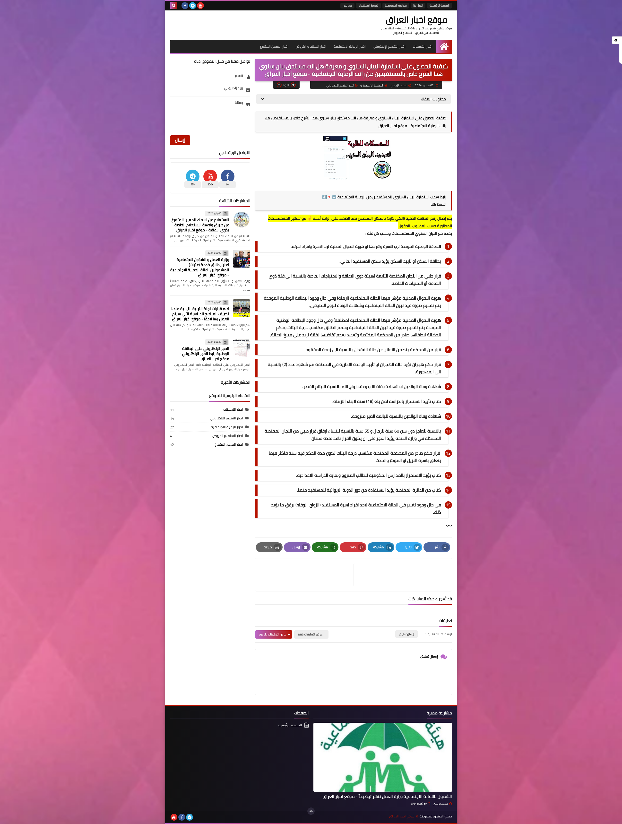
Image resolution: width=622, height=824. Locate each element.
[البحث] (173, 5)
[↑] (311, 811)
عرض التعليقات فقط (310, 634)
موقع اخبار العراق (417, 19)
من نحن (347, 5)
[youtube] (200, 5)
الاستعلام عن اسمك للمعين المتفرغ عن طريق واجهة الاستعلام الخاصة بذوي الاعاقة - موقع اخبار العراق (200, 225)
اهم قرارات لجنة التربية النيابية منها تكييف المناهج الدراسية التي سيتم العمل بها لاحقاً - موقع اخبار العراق (200, 313)
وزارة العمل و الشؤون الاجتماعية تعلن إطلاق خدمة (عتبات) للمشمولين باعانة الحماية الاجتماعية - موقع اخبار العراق (199, 267)
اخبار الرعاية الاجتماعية (350, 46)
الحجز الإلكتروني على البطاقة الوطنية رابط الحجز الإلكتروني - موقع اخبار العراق (204, 353)
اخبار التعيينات (422, 46)
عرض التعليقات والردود (272, 634)
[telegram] (192, 5)
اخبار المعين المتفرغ (274, 46)
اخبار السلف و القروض (311, 46)
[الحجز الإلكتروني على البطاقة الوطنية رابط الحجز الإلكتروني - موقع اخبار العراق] (241, 347)
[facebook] (184, 5)
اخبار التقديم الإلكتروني (389, 46)
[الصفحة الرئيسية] (444, 46)
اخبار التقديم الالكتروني (340, 85)
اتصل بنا (418, 5)
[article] (307, 574)
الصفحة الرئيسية (439, 5)
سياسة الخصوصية (396, 5)
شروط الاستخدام (368, 5)
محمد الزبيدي (440, 803)
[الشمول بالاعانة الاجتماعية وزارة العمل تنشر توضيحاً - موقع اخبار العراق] (382, 757)
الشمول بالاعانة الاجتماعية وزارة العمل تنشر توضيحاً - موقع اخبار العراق (387, 796)
